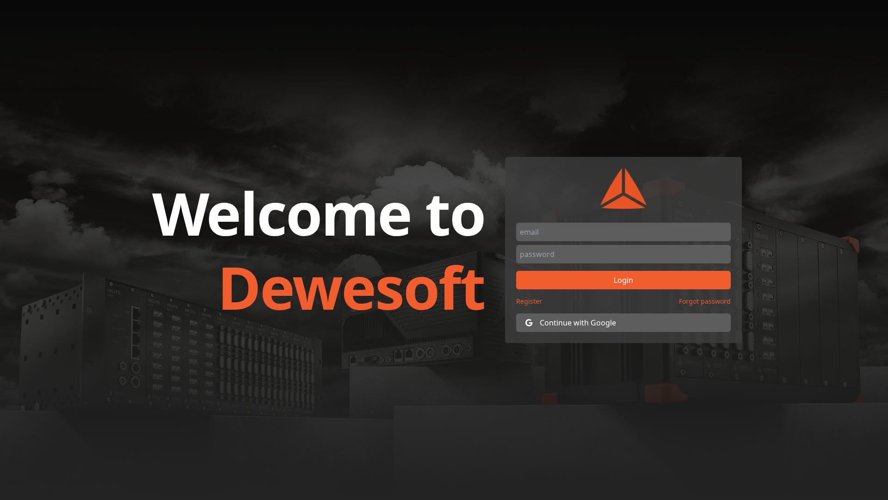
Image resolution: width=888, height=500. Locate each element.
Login (623, 280)
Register (529, 301)
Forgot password (705, 301)
